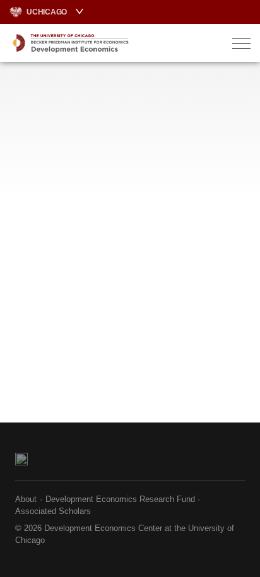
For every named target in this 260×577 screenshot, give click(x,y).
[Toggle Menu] (241, 43)
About (26, 499)
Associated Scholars (53, 511)
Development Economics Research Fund (120, 499)
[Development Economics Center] (101, 42)
